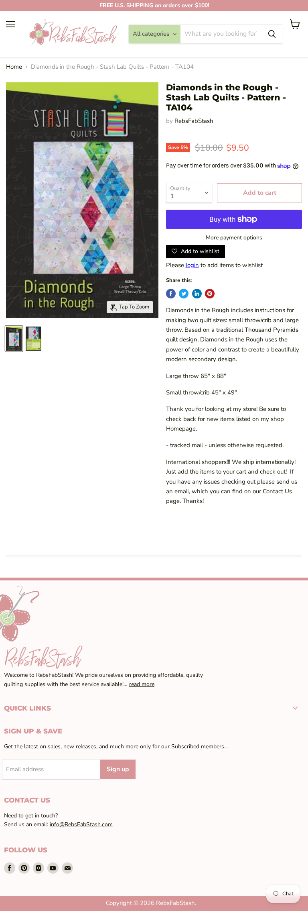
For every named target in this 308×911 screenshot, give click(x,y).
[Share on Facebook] (171, 293)
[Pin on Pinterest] (210, 293)
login (192, 265)
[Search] (272, 34)
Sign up (118, 769)
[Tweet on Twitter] (183, 293)
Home (14, 66)
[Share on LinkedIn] (197, 293)
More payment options (234, 238)
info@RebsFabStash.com (81, 824)
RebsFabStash (193, 121)
